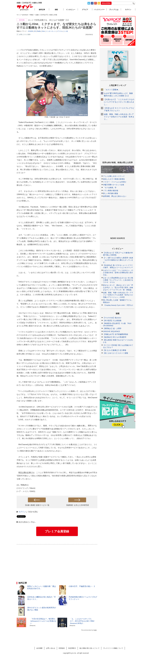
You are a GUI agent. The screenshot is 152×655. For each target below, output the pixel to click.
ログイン (22, 512)
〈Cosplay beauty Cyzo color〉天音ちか (118, 305)
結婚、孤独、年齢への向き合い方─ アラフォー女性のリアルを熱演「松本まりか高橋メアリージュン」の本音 (118, 295)
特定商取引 (72, 648)
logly (95, 630)
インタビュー (70, 9)
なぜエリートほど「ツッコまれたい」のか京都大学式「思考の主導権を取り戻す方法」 (118, 272)
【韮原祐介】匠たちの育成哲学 (114, 337)
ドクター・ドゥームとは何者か (114, 182)
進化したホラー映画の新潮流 (114, 179)
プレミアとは (113, 9)
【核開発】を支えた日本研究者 (77, 505)
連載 (56, 9)
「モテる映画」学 (109, 187)
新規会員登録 (106, 3)
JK (35, 31)
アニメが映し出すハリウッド (114, 176)
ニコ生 (66, 31)
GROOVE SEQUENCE (111, 331)
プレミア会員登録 (57, 531)
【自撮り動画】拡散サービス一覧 (36, 505)
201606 (30, 31)
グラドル (60, 31)
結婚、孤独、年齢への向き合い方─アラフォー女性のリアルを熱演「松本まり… (119, 116)
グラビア (85, 9)
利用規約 (62, 648)
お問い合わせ (50, 648)
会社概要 (39, 648)
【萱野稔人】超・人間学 (112, 328)
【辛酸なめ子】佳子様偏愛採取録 (115, 334)
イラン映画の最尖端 (110, 190)
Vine (43, 31)
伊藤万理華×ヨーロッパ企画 (113, 185)
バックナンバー (99, 9)
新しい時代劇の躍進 (110, 193)
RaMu (39, 31)
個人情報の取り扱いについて (89, 648)
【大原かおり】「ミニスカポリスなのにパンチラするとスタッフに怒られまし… (119, 101)
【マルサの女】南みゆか (112, 318)
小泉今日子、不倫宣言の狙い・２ (82, 586)
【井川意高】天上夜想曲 (112, 320)
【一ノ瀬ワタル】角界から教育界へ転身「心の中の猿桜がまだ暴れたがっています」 (118, 260)
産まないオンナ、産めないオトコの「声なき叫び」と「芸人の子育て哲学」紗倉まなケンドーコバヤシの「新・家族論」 (118, 287)
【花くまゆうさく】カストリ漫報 (115, 353)
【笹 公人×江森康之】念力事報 (114, 350)
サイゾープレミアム (25, 7)
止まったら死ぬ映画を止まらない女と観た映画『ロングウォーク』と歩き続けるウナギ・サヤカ (118, 280)
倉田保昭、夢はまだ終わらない (114, 196)
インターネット (51, 31)
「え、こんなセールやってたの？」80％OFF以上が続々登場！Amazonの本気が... (82, 621)
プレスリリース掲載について (113, 648)
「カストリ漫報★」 (112, 90)
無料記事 (42, 9)
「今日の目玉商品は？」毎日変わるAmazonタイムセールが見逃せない (43, 621)
